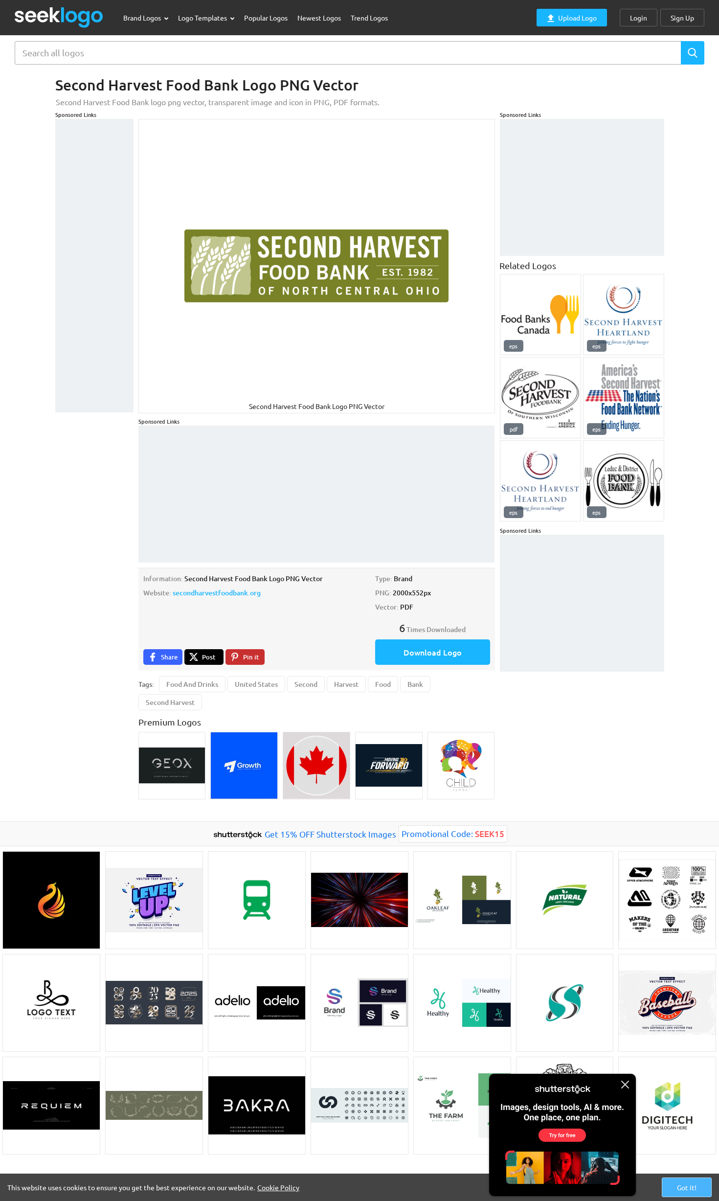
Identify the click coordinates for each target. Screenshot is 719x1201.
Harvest (346, 684)
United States (256, 684)
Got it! (687, 1187)
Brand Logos (142, 17)
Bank (415, 684)
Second (305, 684)
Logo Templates (203, 17)
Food (383, 684)
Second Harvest (170, 702)
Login (638, 17)
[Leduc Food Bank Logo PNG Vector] (623, 480)
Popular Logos (266, 17)
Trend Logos (369, 17)
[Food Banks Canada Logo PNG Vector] (540, 314)
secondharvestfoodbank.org (217, 592)
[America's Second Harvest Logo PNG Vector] (623, 397)
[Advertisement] (94, 265)
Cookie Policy (278, 1187)
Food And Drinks (192, 684)
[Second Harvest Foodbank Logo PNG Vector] (540, 397)
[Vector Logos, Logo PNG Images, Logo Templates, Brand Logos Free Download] (59, 17)
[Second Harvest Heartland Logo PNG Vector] (623, 314)
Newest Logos (319, 17)
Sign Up (682, 17)
